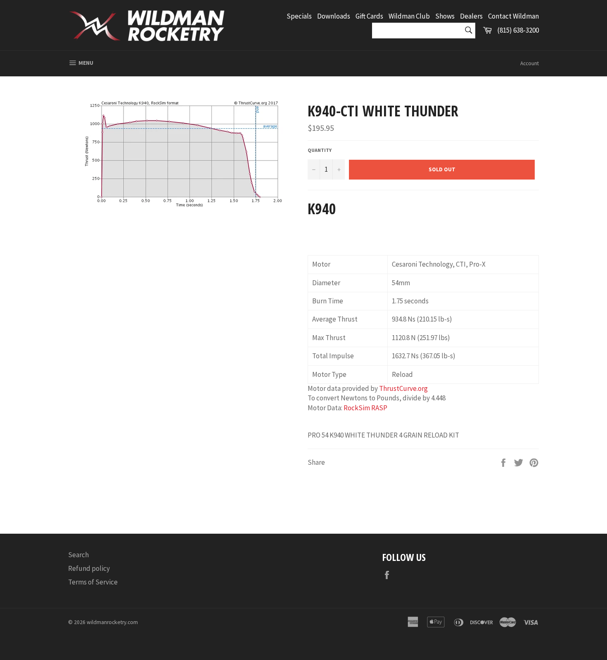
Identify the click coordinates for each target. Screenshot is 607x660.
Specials (299, 16)
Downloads (333, 16)
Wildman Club (409, 16)
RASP (379, 407)
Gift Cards (369, 16)
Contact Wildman (513, 16)
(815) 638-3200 (518, 30)
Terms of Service (93, 582)
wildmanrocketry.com (112, 622)
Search (78, 554)
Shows (445, 16)
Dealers (471, 16)
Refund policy (89, 568)
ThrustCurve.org (403, 388)
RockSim (357, 407)
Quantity (320, 150)
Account (529, 63)
